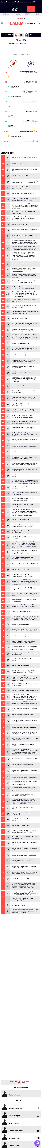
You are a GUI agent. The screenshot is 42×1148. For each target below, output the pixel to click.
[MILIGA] (39, 23)
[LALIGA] (17, 23)
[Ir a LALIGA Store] (21, 18)
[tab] (11, 1082)
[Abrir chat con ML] (37, 1143)
